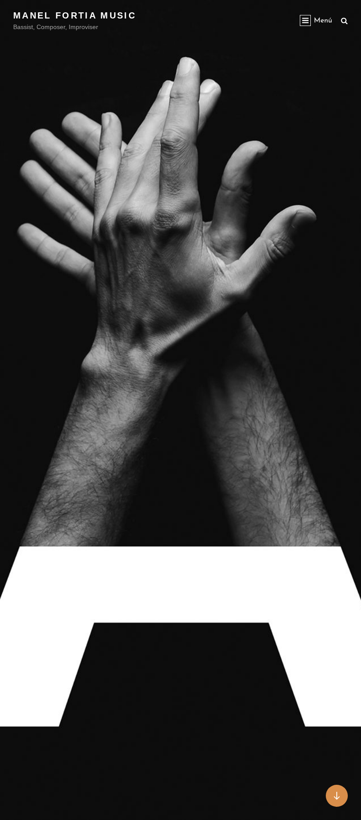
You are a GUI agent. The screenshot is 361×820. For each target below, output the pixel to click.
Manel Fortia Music (74, 15)
